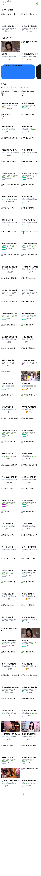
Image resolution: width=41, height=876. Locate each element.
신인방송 (15, 87)
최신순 (9, 87)
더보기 (19, 794)
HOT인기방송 (24, 87)
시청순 (3, 87)
